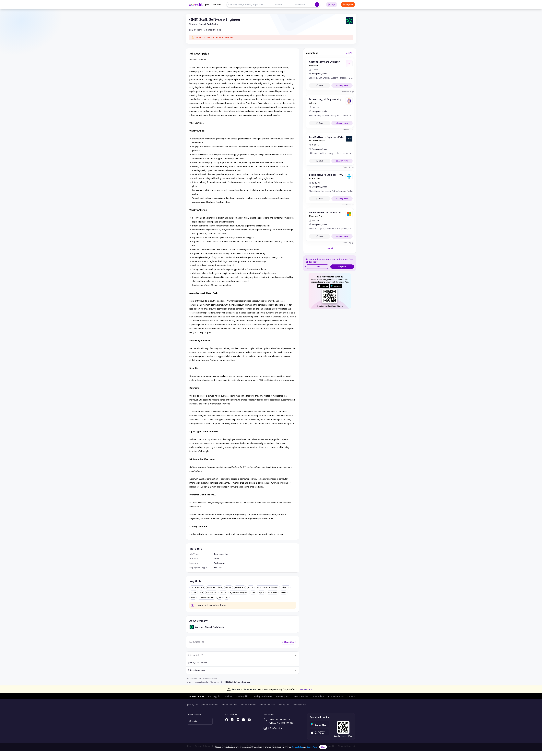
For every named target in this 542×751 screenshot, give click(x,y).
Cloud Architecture (206, 597)
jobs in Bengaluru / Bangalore (207, 682)
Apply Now (343, 85)
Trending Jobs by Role (262, 696)
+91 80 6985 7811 (284, 719)
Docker (193, 592)
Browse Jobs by (196, 696)
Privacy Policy (297, 747)
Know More (305, 689)
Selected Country (194, 714)
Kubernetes (272, 592)
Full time (218, 567)
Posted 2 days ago (348, 205)
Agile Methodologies (238, 592)
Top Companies (300, 696)
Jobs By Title (283, 704)
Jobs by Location (336, 696)
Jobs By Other (299, 704)
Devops (223, 592)
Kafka (253, 592)
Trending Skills (242, 696)
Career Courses (355, 696)
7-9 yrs (315, 69)
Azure (193, 597)
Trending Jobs (214, 696)
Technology (219, 563)
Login (333, 4)
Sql (201, 592)
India (219, 29)
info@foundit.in (275, 728)
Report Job (289, 642)
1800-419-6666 (288, 723)
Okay (323, 747)
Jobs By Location (229, 704)
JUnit (219, 597)
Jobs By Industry (267, 704)
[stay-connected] (226, 719)
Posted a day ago (348, 167)
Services (217, 4)
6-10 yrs (315, 107)
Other (216, 558)
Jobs (207, 4)
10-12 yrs (316, 182)
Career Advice (318, 696)
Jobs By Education (209, 704)
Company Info (282, 696)
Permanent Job (221, 554)
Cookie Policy (312, 747)
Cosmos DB (211, 592)
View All (349, 53)
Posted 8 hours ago (347, 92)
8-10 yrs (315, 145)
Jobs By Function (248, 704)
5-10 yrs (315, 220)
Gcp (226, 597)
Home (188, 682)
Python (283, 592)
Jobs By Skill (192, 704)
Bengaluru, (211, 29)
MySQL (261, 592)
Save (321, 85)
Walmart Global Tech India (203, 24)
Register (349, 4)
